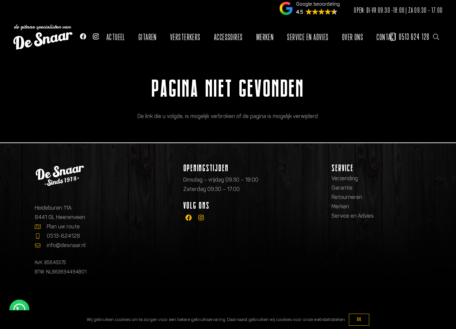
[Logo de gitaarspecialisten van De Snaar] (42, 36)
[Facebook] (83, 36)
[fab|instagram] (201, 217)
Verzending (344, 178)
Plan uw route (63, 226)
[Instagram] (96, 36)
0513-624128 (63, 236)
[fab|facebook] (188, 217)
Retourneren (346, 197)
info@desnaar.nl (66, 245)
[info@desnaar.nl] (41, 245)
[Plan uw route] (41, 226)
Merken (340, 206)
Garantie (342, 188)
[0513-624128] (41, 236)
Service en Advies (352, 216)
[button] (436, 37)
